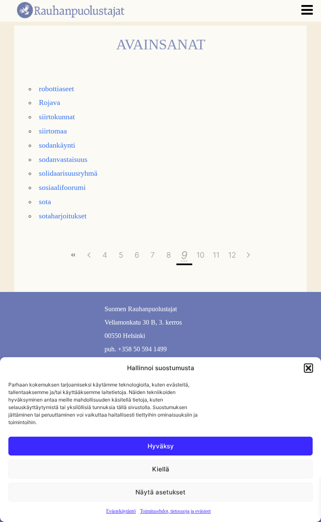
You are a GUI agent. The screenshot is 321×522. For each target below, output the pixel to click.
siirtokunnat (57, 117)
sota (45, 201)
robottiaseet (56, 88)
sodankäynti (57, 145)
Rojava (49, 102)
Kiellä (160, 469)
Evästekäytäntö (121, 511)
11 (216, 255)
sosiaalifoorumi (62, 187)
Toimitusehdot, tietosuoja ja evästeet (175, 511)
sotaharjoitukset (63, 216)
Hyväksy (161, 446)
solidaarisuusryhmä (68, 173)
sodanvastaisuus (63, 159)
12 (232, 255)
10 (200, 255)
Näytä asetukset (160, 492)
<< (73, 255)
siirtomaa (53, 131)
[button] (308, 368)
